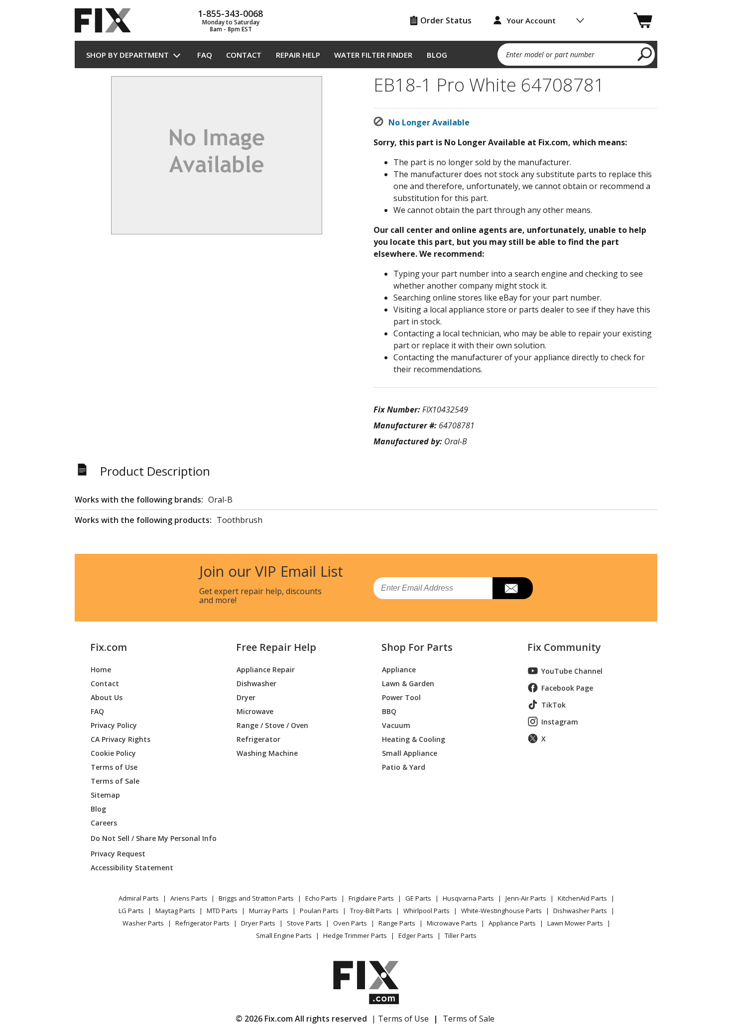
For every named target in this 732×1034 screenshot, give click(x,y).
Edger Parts (415, 935)
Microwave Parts (452, 923)
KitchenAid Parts (582, 898)
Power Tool (401, 697)
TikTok (553, 705)
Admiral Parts (139, 898)
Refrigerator (258, 738)
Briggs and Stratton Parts (256, 898)
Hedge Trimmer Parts (355, 935)
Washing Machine (267, 752)
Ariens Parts (188, 898)
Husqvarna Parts (468, 898)
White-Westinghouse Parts (501, 910)
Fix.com (108, 647)
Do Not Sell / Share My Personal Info (150, 838)
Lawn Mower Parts (575, 923)
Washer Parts (143, 923)
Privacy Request (118, 853)
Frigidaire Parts (371, 898)
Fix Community (564, 647)
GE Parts (418, 898)
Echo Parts (321, 898)
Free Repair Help (276, 647)
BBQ (389, 711)
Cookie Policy (113, 752)
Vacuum (396, 724)
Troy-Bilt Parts (371, 910)
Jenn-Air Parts (525, 898)
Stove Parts (304, 923)
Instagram (559, 721)
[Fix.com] (107, 20)
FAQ (204, 55)
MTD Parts (222, 910)
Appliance (399, 669)
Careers (104, 822)
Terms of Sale (115, 780)
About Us (106, 697)
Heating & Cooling (413, 738)
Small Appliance (409, 752)
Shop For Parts (417, 647)
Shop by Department (127, 55)
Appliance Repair (266, 669)
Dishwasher (256, 683)
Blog (437, 55)
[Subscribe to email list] (512, 588)
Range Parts (396, 923)
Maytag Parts (175, 910)
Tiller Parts (461, 935)
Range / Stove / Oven (272, 724)
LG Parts (131, 910)
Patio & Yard (403, 766)
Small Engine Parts (284, 935)
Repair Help (298, 55)
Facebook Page (567, 688)
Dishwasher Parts (580, 910)
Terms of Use (114, 766)
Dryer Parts (258, 923)
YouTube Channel (572, 671)
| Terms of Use (400, 1018)
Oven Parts (350, 923)
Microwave (255, 711)
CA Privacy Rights (120, 738)
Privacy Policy (114, 724)
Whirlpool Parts (426, 910)
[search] (645, 53)
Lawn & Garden (408, 683)
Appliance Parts (512, 923)
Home (101, 669)
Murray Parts (268, 910)
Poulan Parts (319, 910)
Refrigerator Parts (202, 923)
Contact (243, 55)
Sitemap (105, 794)
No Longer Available (429, 122)
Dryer (246, 697)
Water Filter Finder (373, 55)
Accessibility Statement (132, 867)
